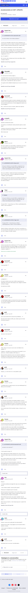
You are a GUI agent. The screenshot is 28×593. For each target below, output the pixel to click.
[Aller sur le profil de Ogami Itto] (2, 31)
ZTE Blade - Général (11, 14)
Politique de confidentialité (12, 588)
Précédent (5, 25)
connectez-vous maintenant (17, 560)
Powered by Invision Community (14, 591)
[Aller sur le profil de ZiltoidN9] (2, 72)
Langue (3, 588)
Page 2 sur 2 (14, 25)
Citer (5, 66)
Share (7, 574)
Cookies (14, 589)
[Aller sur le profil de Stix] (2, 478)
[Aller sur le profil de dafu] (2, 519)
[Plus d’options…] (25, 31)
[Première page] (2, 26)
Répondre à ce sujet (14, 18)
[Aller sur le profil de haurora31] (2, 97)
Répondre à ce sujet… (8, 567)
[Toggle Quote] (3, 35)
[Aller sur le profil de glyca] (2, 142)
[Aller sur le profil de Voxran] (2, 275)
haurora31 (4, 13)
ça (4, 371)
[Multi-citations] (2, 66)
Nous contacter (22, 588)
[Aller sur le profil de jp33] (2, 313)
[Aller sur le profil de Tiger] (2, 191)
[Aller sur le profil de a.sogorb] (2, 119)
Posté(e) (8, 32)
